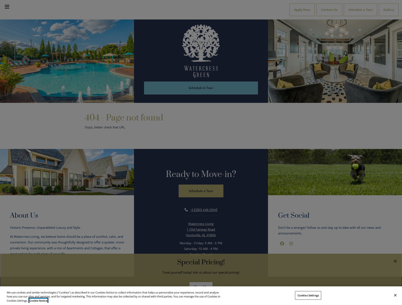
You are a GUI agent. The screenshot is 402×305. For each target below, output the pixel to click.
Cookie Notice (38, 300)
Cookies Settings (308, 295)
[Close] (395, 295)
